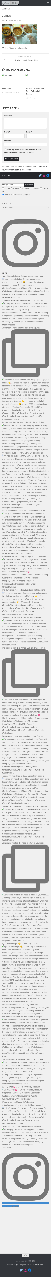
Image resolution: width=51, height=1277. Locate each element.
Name (7, 132)
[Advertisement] (25, 1232)
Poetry (16, 188)
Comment (8, 115)
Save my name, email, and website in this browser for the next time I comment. (22, 151)
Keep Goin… (7, 88)
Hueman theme (38, 1265)
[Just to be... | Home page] (13, 3)
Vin (5, 20)
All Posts (8, 194)
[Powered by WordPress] (17, 1264)
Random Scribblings (30, 188)
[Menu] (48, 3)
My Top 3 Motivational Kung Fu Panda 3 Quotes (35, 91)
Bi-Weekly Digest (22, 194)
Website (7, 140)
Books (7, 188)
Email (29, 132)
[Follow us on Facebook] (47, 175)
